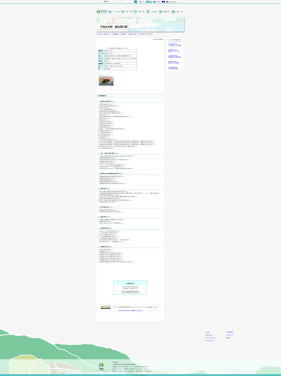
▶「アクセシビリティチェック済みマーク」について (130, 310)
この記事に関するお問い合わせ (131, 291)
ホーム (99, 34)
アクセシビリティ (210, 340)
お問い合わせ (209, 334)
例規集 (228, 337)
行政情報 (115, 34)
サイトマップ (230, 334)
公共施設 (123, 34)
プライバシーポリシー (211, 337)
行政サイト (107, 34)
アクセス (208, 332)
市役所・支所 (132, 34)
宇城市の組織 (230, 332)
